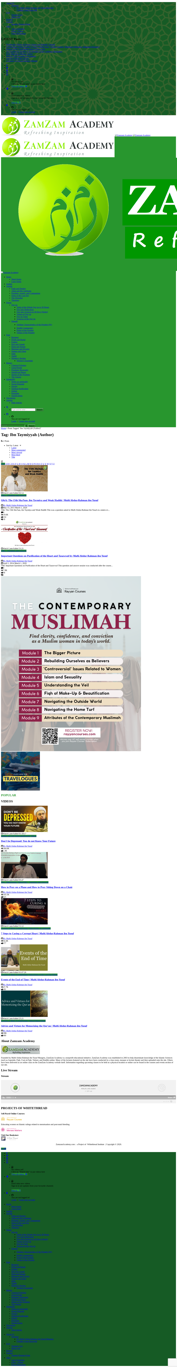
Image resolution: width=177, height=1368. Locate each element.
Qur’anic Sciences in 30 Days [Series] (32, 312)
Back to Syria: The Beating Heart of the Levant (25, 49)
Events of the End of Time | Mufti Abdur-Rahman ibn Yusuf (33, 979)
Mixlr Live (15, 17)
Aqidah (9, 286)
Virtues (43, 1021)
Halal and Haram (18, 347)
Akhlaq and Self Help (10, 836)
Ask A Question (17, 29)
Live (8, 12)
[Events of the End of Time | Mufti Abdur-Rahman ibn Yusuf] (24, 970)
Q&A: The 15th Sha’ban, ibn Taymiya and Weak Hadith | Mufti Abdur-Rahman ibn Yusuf (49, 500)
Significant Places (18, 372)
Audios (9, 284)
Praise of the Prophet (25, 330)
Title (13, 457)
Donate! (9, 19)
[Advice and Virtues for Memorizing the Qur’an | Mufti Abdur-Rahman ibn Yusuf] (24, 1016)
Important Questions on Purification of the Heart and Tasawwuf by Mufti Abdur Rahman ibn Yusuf (54, 556)
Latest (13, 448)
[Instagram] (7, 72)
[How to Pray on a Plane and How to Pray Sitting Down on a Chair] (24, 877)
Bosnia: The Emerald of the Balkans (21, 56)
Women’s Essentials (25, 361)
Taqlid (14, 356)
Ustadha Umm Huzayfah (27, 10)
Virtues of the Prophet (25, 333)
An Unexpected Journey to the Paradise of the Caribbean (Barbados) (34, 51)
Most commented (18, 450)
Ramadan (15, 393)
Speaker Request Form (20, 24)
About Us (10, 3)
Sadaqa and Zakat (18, 351)
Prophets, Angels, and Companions (25, 293)
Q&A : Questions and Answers (13, 495)
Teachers (15, 5)
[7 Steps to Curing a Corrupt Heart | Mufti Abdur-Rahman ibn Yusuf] (24, 924)
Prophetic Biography (19, 370)
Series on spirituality (19, 382)
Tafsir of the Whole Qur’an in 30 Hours (33, 307)
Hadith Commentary (25, 328)
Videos (55, 975)
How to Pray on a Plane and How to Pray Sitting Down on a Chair (36, 887)
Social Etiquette (17, 384)
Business (15, 337)
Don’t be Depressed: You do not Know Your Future (28, 841)
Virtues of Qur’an (24, 314)
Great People (16, 368)
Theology (15, 300)
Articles (9, 400)
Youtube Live (17, 15)
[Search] (7, 407)
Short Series (16, 279)
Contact (9, 22)
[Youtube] (7, 70)
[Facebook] (6, 65)
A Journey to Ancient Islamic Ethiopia (21, 61)
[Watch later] (7, 74)
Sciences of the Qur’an (26, 319)
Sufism (14, 391)
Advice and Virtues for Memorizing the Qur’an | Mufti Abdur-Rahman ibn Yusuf (44, 1026)
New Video (5, 882)
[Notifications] (7, 88)
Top (2, 1149)
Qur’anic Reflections (25, 309)
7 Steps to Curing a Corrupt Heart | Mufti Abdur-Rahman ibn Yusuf (37, 933)
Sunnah (14, 321)
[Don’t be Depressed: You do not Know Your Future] (24, 831)
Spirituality (10, 379)
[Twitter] (7, 67)
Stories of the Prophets (20, 375)
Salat (13, 354)
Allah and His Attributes (21, 291)
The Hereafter (17, 298)
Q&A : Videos (17, 31)
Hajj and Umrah (18, 344)
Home (3, 428)
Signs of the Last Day (20, 295)
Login (13, 112)
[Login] (7, 105)
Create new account (27, 112)
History (9, 363)
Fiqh (8, 335)
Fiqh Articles (16, 403)
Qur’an (14, 305)
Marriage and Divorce (20, 349)
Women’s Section (18, 358)
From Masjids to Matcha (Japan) (19, 54)
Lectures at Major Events (11, 928)
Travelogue (10, 398)
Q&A (8, 26)
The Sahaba (16, 377)
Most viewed (16, 452)
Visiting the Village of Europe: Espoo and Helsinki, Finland (30, 44)
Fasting (14, 342)
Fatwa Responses (18, 33)
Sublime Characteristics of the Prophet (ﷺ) (34, 325)
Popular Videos (30, 836)
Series (8, 277)
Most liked (15, 455)
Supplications (16, 396)
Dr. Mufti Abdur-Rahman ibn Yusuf (17, 505)
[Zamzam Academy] (76, 135)
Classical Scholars (18, 365)
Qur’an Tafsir (22, 316)
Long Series (16, 281)
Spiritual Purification (19, 389)
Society (14, 386)
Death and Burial (18, 340)
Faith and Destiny (18, 288)
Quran (8, 302)
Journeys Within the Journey (17, 58)
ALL (3, 464)
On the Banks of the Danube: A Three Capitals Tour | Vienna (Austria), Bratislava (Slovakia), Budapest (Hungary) (53, 47)
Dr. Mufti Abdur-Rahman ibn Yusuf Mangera (35, 8)
